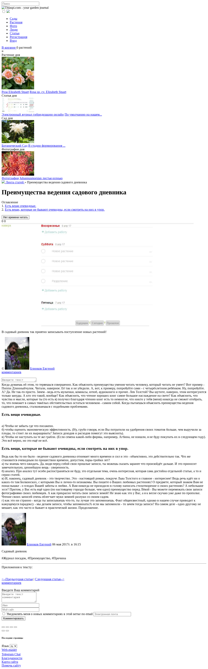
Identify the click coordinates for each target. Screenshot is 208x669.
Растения (16, 22)
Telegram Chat (11, 654)
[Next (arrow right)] (7, 630)
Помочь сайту (11, 665)
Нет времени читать (15, 217)
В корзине (9, 47)
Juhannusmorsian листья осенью (41, 178)
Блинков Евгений (42, 368)
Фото (13, 26)
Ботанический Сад (14, 145)
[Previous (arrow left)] (3, 630)
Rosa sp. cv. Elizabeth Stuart (48, 92)
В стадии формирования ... (46, 145)
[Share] (7, 627)
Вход (13, 40)
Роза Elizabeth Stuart (15, 92)
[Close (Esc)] (3, 627)
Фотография (10, 178)
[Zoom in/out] (15, 627)
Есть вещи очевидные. (20, 206)
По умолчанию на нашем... (83, 114)
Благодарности (12, 658)
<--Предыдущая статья (17, 579)
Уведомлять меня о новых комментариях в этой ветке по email (49, 614)
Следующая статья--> (49, 579)
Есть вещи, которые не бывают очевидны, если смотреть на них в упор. (55, 209)
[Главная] (4, 182)
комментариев (11, 372)
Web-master (9, 649)
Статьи (15, 33)
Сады (13, 18)
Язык (5, 646)
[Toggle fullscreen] (11, 627)
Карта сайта (10, 662)
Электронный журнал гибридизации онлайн (33, 114)
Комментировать (13, 618)
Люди (14, 29)
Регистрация (18, 37)
